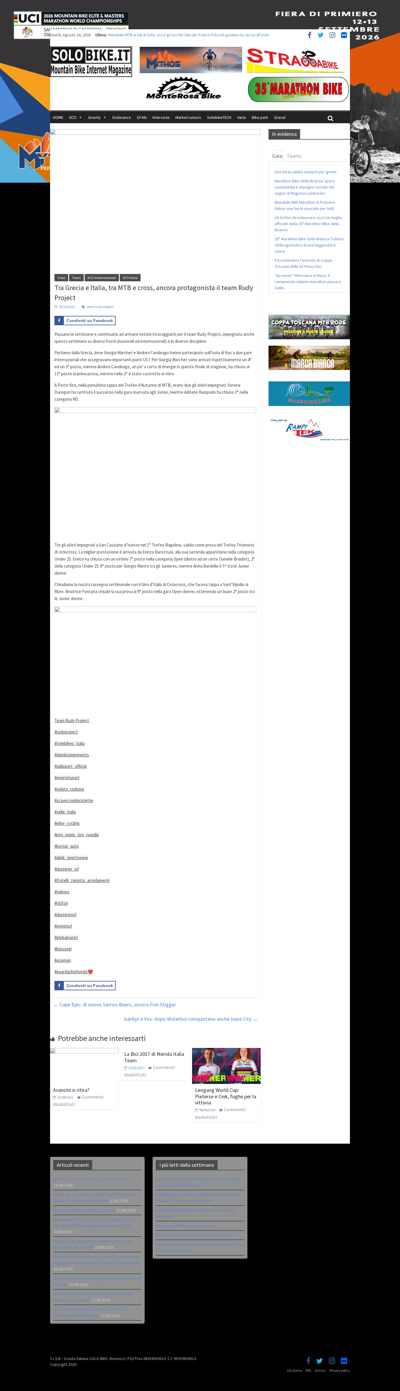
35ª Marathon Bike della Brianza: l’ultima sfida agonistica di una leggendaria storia (309, 245)
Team (76, 277)
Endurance (121, 117)
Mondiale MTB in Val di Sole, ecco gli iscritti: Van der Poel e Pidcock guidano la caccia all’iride (188, 34)
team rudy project (100, 306)
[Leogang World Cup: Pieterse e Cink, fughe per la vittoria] (226, 1051)
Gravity (94, 117)
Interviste (161, 117)
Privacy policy (339, 1370)
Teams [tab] (294, 156)
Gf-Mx (142, 117)
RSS (308, 1370)
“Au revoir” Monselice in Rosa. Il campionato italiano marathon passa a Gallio (308, 281)
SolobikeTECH (219, 117)
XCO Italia (130, 277)
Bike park (260, 117)
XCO (72, 117)
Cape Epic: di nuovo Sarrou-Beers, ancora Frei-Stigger (114, 1004)
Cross (61, 277)
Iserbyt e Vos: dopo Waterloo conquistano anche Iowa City (191, 1018)
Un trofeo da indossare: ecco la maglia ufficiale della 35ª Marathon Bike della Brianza (308, 223)
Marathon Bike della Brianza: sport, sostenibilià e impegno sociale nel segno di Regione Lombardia (305, 187)
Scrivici (320, 1370)
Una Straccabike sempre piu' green (186, 1225)
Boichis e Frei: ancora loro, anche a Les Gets (91, 1179)
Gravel (280, 117)
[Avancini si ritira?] (84, 1051)
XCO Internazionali (102, 277)
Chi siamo (294, 1370)
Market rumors (188, 117)
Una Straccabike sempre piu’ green (305, 171)
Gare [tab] (277, 156)
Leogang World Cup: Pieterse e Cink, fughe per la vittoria (225, 1096)
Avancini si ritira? (71, 1090)
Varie (241, 117)
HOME (58, 117)
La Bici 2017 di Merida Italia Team (154, 1057)
